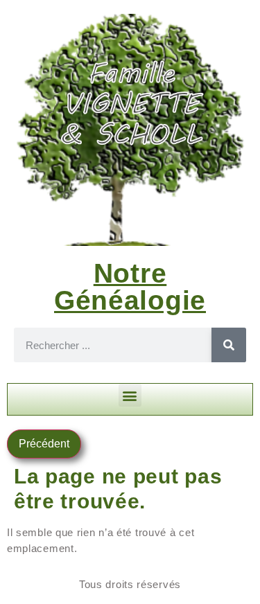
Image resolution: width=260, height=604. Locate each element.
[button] (130, 395)
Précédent (44, 444)
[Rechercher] (228, 345)
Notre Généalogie (130, 286)
